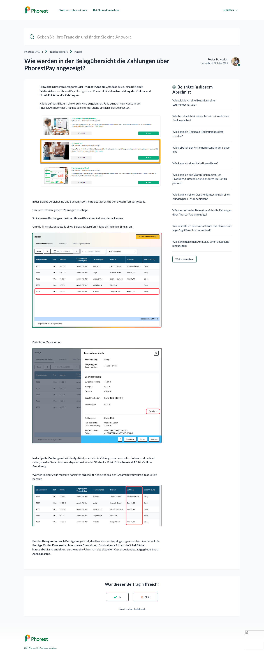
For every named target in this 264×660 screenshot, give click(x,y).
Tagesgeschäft (59, 51)
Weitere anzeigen (184, 259)
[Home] (36, 9)
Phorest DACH (33, 51)
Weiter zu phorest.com (73, 10)
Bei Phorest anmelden (106, 10)
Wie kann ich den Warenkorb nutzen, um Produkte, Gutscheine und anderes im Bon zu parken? (199, 179)
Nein (147, 596)
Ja (120, 596)
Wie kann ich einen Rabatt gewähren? (195, 163)
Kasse (78, 51)
